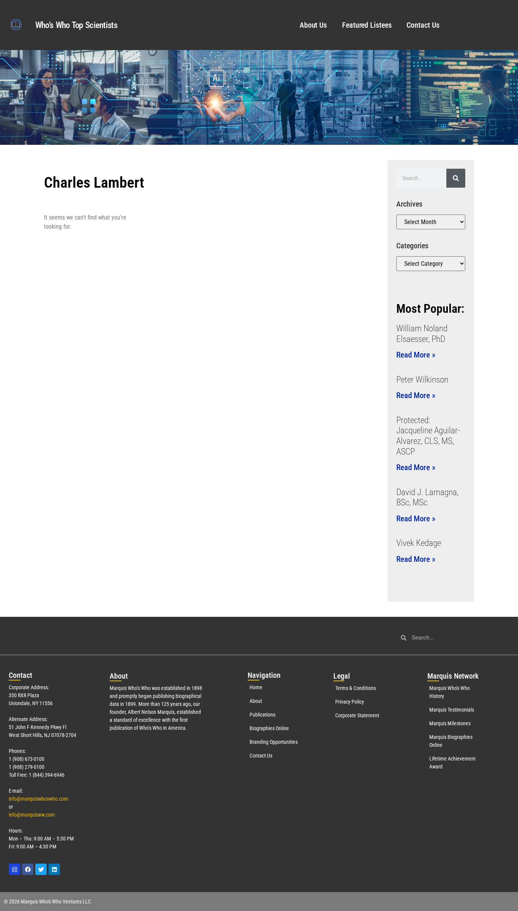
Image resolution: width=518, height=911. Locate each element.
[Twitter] (41, 869)
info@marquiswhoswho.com (38, 799)
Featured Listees (366, 25)
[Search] (455, 178)
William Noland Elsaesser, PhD (421, 333)
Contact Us (423, 25)
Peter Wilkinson (422, 380)
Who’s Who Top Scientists (76, 25)
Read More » (415, 354)
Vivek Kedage (418, 543)
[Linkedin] (54, 869)
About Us (313, 25)
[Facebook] (27, 869)
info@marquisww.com (32, 815)
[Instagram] (14, 869)
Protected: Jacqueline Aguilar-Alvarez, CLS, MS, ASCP (428, 436)
